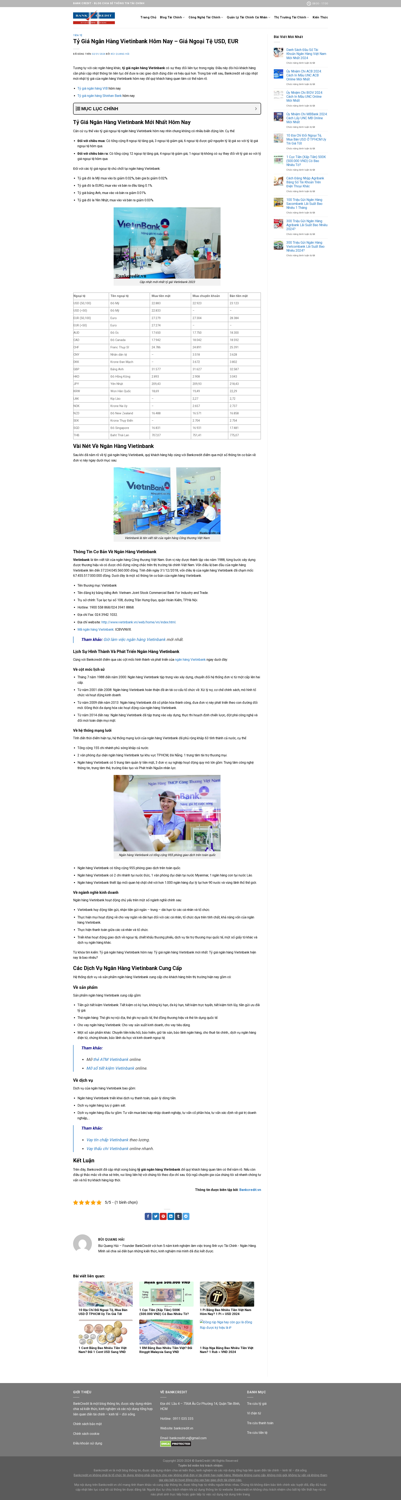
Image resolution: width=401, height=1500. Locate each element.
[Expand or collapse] (256, 108)
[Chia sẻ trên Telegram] (186, 1216)
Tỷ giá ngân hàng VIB (92, 88)
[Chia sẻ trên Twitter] (155, 1216)
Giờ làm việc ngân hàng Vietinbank (134, 639)
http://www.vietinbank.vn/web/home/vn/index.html (138, 622)
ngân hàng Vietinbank (190, 660)
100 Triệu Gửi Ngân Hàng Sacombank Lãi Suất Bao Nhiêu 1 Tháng (304, 204)
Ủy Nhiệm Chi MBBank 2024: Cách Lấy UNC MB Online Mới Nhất (306, 118)
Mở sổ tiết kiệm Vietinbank (110, 1068)
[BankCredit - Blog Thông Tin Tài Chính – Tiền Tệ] (94, 17)
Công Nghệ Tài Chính (204, 17)
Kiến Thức (320, 17)
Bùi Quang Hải (120, 54)
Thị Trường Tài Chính (290, 17)
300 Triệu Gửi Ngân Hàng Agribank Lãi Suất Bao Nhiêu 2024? (306, 225)
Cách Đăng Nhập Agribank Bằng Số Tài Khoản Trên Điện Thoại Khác (305, 182)
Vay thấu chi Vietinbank (107, 1148)
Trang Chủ (148, 17)
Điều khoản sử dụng (87, 1443)
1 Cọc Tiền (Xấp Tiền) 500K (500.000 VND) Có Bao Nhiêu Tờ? (306, 161)
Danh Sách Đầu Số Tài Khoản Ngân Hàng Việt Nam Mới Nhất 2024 (306, 54)
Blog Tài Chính (171, 17)
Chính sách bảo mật (87, 1424)
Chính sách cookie (86, 1434)
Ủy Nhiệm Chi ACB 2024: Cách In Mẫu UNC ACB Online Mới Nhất (304, 75)
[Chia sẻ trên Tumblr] (178, 1216)
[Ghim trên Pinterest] (163, 1216)
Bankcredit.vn (250, 1190)
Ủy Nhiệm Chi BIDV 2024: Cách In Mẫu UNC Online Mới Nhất (304, 97)
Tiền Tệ (77, 35)
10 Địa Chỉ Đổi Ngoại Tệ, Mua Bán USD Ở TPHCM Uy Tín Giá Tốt (306, 139)
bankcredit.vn (183, 1428)
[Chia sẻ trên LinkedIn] (171, 1216)
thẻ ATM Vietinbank (110, 1059)
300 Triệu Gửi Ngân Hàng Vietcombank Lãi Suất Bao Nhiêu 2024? (305, 246)
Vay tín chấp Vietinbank (107, 1139)
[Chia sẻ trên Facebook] (148, 1216)
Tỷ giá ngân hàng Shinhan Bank (99, 96)
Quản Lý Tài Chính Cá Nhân (247, 17)
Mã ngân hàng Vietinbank (95, 629)
